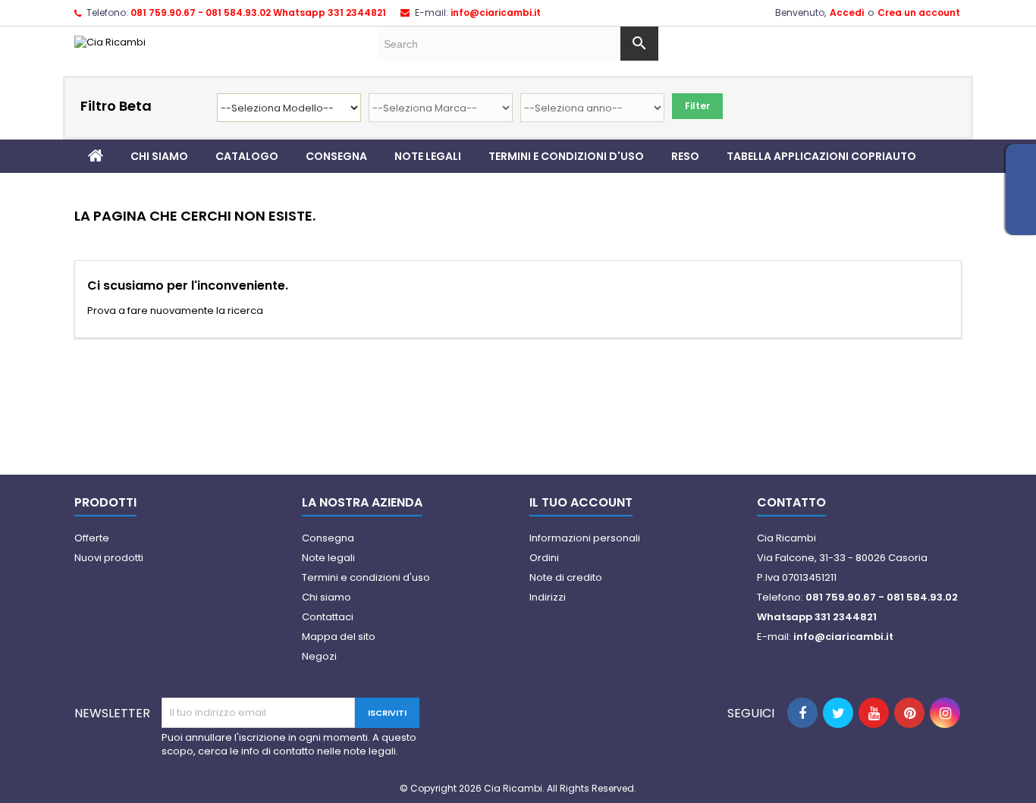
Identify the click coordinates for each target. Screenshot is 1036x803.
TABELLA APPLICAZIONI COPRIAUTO (821, 156)
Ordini (544, 557)
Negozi (319, 656)
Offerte (91, 538)
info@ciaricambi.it (496, 12)
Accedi (847, 12)
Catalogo (246, 156)
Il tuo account (581, 502)
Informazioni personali (584, 538)
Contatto (791, 502)
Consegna (336, 156)
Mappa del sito (338, 636)
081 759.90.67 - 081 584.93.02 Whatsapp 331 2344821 (258, 12)
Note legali (427, 156)
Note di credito (565, 577)
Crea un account (918, 12)
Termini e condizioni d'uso (566, 156)
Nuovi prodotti (108, 557)
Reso (685, 156)
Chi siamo (159, 156)
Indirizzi (547, 597)
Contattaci (327, 617)
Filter (697, 105)
